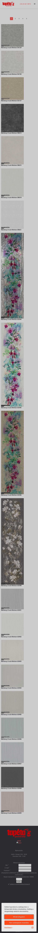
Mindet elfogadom (19, 917)
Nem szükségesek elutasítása (19, 923)
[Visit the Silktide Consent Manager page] (32, 927)
